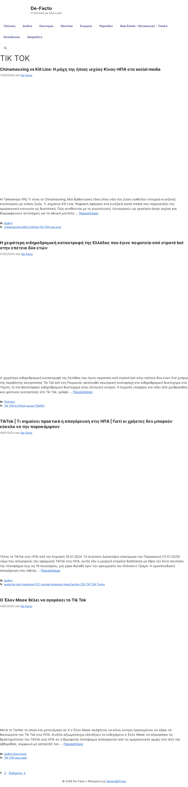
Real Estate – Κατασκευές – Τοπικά (143, 26)
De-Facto (41, 8)
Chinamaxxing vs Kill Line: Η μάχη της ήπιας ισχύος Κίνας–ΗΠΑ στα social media (80, 69)
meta (67, 584)
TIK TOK (44, 227)
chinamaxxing (12, 227)
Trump (101, 584)
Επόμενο (17, 773)
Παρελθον (106, 26)
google (45, 584)
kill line (35, 227)
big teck (16, 584)
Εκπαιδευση (12, 37)
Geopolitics (34, 37)
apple (7, 584)
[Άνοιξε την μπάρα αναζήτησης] (5, 48)
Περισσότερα (88, 213)
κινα (58, 227)
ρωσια (30, 405)
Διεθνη (27, 26)
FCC (37, 584)
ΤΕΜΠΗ (39, 405)
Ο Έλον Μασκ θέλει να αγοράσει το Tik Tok (43, 600)
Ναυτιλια (67, 26)
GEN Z (26, 227)
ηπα (52, 227)
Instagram (56, 584)
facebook (28, 584)
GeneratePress (116, 781)
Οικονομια (46, 26)
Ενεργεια (86, 26)
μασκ (23, 757)
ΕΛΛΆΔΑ (20, 405)
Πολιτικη (9, 26)
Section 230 (77, 584)
